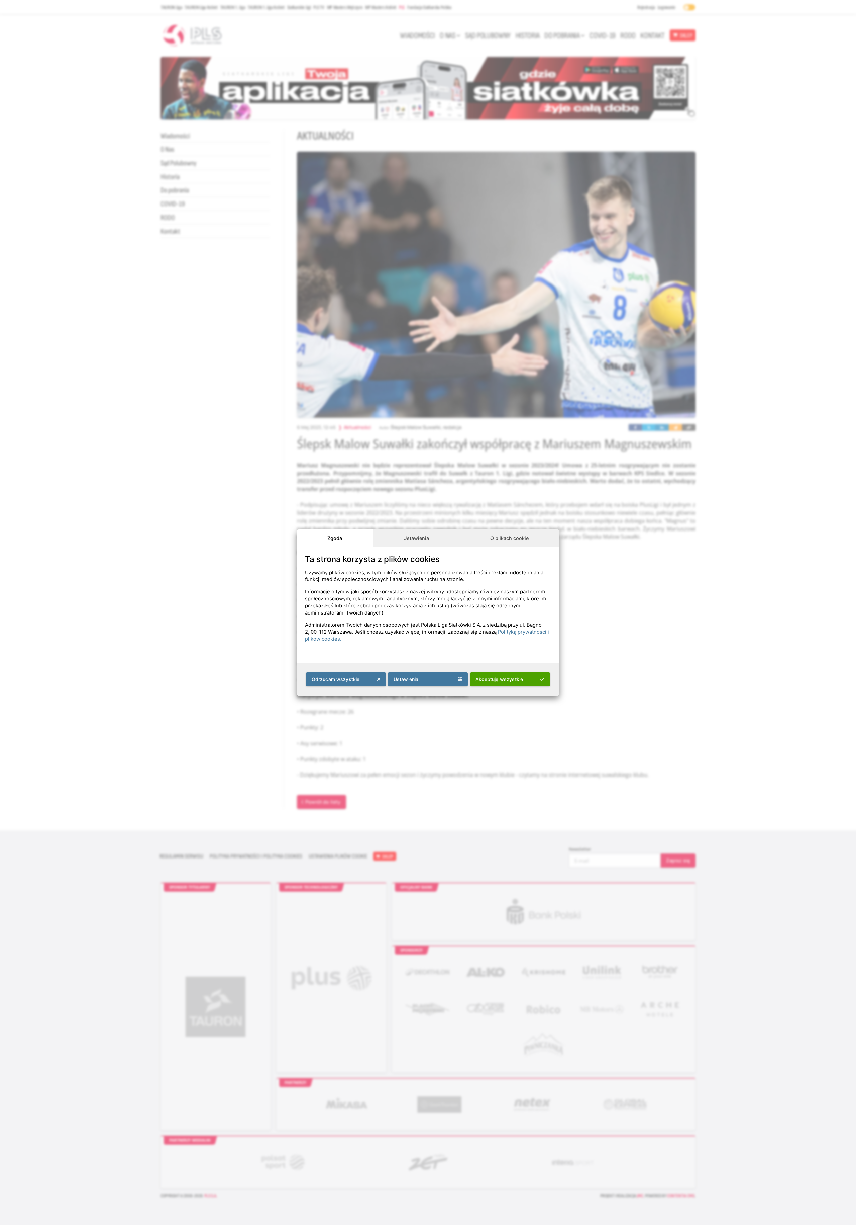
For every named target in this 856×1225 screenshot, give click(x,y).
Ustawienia (416, 538)
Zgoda (334, 538)
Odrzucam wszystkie (336, 679)
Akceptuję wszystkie (499, 679)
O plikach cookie (509, 538)
